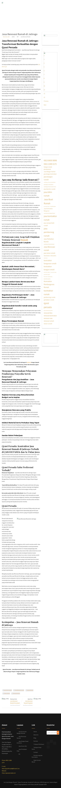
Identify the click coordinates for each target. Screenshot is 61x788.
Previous (46, 101)
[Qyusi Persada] (2, 2)
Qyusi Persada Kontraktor (48, 310)
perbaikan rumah (49, 300)
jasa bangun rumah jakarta (48, 184)
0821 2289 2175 (50, 164)
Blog (35, 738)
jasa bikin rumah (48, 194)
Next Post (28, 701)
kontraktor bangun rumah (49, 268)
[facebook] (48, 743)
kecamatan (47, 255)
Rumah (24, 239)
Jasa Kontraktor (53, 206)
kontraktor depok (47, 274)
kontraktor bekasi (47, 272)
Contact (36, 752)
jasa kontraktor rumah (50, 218)
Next (45, 105)
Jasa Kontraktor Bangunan (48, 210)
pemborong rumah (49, 297)
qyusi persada (30, 690)
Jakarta (29, 362)
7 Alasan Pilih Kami (39, 744)
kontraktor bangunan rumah (50, 262)
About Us (36, 735)
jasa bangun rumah (48, 178)
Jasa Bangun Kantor (49, 172)
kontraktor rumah (48, 292)
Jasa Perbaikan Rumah (49, 240)
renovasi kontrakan (50, 316)
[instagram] (54, 743)
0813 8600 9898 (50, 160)
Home (35, 731)
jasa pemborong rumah (49, 232)
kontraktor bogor (53, 272)
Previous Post (15, 701)
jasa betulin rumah (49, 189)
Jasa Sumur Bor (23, 746)
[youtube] (48, 746)
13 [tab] (44, 97)
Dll (19, 754)
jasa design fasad (47, 206)
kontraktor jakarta (47, 278)
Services (36, 741)
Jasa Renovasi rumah (19, 690)
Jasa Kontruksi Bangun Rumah (22, 732)
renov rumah (7, 693)
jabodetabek (47, 169)
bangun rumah (48, 167)
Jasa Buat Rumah (48, 201)
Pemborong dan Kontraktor (37, 756)
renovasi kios (48, 313)
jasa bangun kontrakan (50, 174)
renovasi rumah (16, 693)
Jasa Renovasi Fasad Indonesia (49, 244)
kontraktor (45, 258)
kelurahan (53, 255)
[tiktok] (51, 741)
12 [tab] (44, 93)
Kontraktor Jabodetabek (48, 276)
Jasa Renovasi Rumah (25, 36)
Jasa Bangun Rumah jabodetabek (49, 182)
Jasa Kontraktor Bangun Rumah (49, 213)
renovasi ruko (48, 318)
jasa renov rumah (8, 690)
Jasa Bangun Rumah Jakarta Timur (50, 186)
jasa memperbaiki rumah (49, 224)
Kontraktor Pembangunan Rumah (49, 284)
